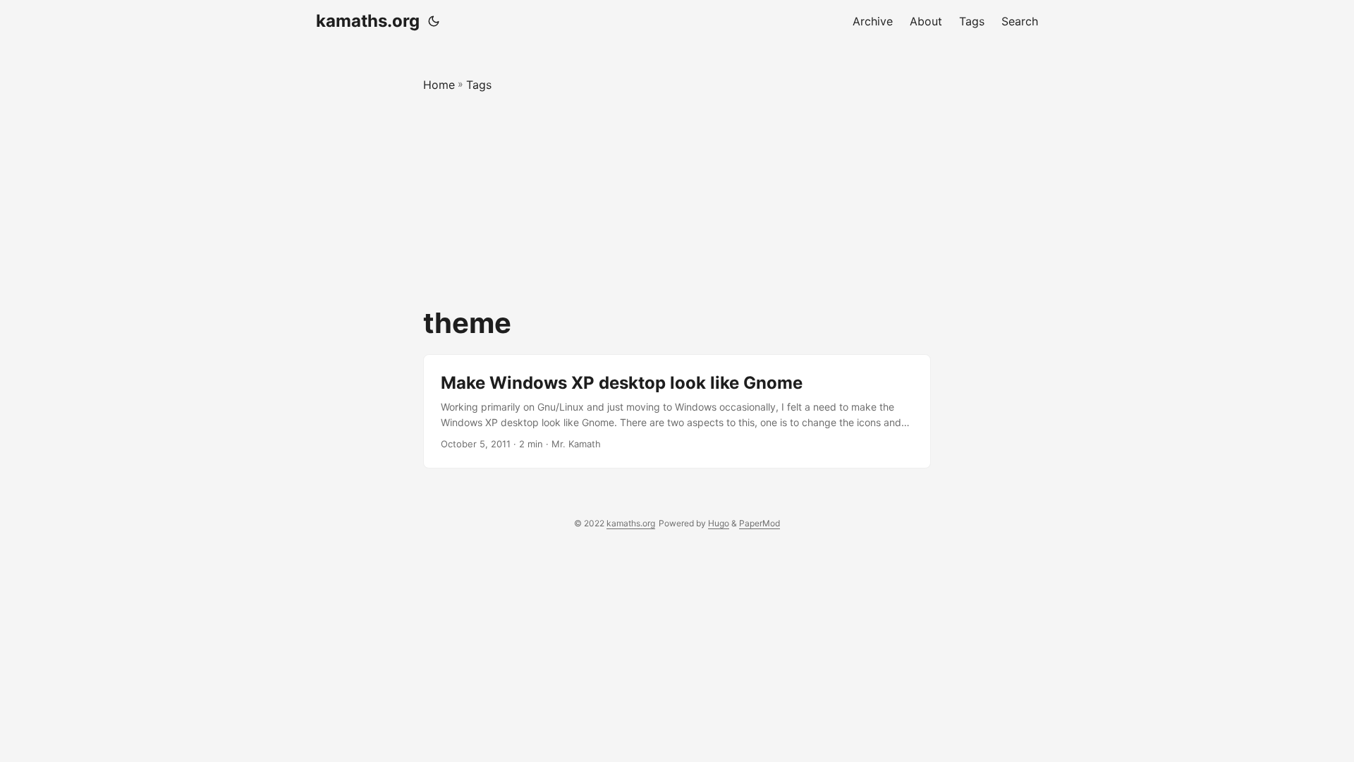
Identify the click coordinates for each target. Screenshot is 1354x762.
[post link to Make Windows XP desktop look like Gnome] (677, 411)
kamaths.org (368, 21)
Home (439, 85)
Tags (479, 85)
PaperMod (759, 523)
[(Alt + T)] (433, 21)
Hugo (718, 523)
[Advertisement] (677, 200)
